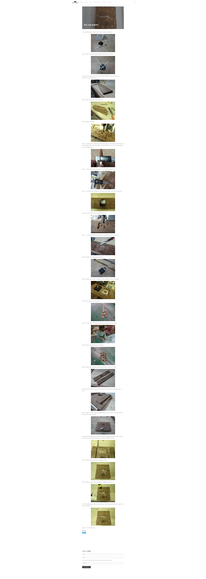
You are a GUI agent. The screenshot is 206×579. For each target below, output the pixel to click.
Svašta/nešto (110, 2)
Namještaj (81, 2)
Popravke (90, 2)
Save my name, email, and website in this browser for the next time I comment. (97, 560)
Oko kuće (85, 2)
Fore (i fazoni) (104, 2)
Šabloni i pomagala (97, 2)
